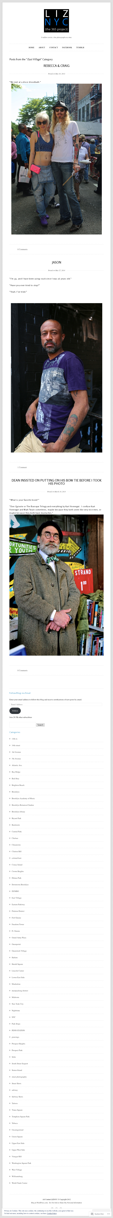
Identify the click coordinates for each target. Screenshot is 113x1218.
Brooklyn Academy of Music (23, 798)
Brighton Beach (18, 785)
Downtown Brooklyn (20, 884)
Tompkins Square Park (21, 1116)
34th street (16, 745)
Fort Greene (16, 917)
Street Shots (16, 1083)
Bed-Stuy (15, 778)
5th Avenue (16, 758)
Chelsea (15, 838)
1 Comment (22, 467)
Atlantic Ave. (17, 765)
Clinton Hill (16, 851)
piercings (15, 1037)
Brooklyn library (18, 811)
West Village (17, 1169)
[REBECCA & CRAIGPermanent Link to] (56, 69)
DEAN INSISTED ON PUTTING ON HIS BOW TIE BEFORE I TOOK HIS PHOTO (57, 481)
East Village (16, 897)
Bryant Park (16, 818)
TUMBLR (80, 47)
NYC (14, 1017)
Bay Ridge (16, 772)
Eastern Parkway (18, 904)
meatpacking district (20, 990)
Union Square (17, 1136)
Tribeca (15, 1123)
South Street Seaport (20, 1063)
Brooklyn (15, 791)
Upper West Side (18, 1149)
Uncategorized (17, 1129)
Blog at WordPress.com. (39, 1202)
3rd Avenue (16, 752)
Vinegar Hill (17, 1156)
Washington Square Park (21, 1163)
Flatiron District (18, 911)
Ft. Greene (16, 931)
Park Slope (16, 1023)
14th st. (15, 738)
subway (15, 1090)
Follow (15, 710)
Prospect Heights (18, 1043)
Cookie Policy (52, 1213)
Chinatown (16, 844)
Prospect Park (17, 1050)
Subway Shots (17, 1096)
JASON (56, 262)
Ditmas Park (16, 878)
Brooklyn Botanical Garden (23, 805)
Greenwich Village (19, 950)
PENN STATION (18, 1030)
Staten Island (17, 1070)
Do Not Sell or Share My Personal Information (65, 1202)
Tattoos (15, 1103)
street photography (19, 1076)
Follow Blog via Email (20, 693)
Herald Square (17, 964)
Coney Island (17, 864)
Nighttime (16, 1010)
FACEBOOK (67, 47)
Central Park (17, 831)
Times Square (17, 1110)
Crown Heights (18, 871)
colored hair (16, 858)
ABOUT (42, 47)
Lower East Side (18, 977)
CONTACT (53, 47)
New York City (18, 1004)
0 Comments (23, 249)
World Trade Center (19, 1183)
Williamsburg (17, 1176)
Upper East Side (18, 1143)
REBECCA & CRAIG (56, 66)
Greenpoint (16, 944)
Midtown (15, 997)
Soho (14, 1057)
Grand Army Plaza (19, 937)
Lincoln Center (18, 970)
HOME (31, 47)
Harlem (15, 957)
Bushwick (16, 825)
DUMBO (15, 891)
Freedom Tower (18, 924)
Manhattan (16, 984)
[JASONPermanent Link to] (56, 265)
